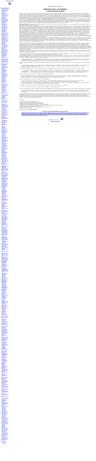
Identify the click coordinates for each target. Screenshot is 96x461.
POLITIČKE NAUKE (40, 114)
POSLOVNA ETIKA (56, 114)
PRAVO (60, 114)
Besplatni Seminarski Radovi (55, 121)
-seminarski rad (5, 11)
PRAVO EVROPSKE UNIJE (65, 114)
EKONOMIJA (41, 112)
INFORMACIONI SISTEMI (40, 113)
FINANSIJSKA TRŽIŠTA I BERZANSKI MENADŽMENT (78, 112)
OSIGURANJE (26, 114)
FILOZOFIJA (66, 112)
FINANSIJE (70, 112)
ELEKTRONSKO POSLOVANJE (51, 112)
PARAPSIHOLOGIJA (31, 114)
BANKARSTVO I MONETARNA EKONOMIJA (31, 112)
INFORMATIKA (45, 113)
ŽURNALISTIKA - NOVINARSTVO (43, 115)
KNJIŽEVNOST (3, 8)
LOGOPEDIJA (84, 113)
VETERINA (38, 115)
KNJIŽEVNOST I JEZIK (76, 113)
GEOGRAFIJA (35, 113)
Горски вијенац (69, 21)
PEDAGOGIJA (36, 114)
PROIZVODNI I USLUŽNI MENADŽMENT (83, 114)
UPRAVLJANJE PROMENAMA (32, 115)
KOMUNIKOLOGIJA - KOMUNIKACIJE (64, 113)
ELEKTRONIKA (45, 112)
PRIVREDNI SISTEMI (75, 114)
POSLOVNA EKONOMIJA (51, 114)
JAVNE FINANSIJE (57, 113)
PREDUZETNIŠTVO (70, 114)
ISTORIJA (53, 113)
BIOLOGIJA (37, 112)
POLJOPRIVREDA (45, 114)
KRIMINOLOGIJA (71, 113)
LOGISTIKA (81, 113)
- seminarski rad (5, 16)
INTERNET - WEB (50, 113)
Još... (5, 443)
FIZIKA (32, 113)
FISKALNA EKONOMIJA (28, 113)
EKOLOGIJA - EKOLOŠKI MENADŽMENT (60, 112)
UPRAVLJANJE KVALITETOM (25, 115)
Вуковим (61, 18)
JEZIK (7, 8)
